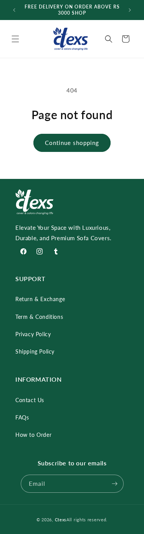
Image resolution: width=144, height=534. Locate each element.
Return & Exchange (40, 299)
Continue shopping (72, 142)
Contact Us (29, 400)
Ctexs (61, 519)
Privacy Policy (33, 334)
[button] (15, 38)
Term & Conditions (39, 316)
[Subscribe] (114, 484)
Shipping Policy (35, 351)
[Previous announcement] (14, 10)
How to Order (33, 434)
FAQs (22, 417)
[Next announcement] (129, 10)
